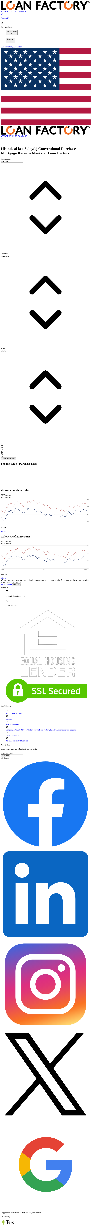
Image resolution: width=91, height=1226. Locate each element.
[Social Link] (45, 848)
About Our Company (14, 713)
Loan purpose (6, 159)
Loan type (5, 254)
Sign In (3, 47)
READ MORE (6, 584)
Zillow (3, 531)
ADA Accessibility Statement (17, 741)
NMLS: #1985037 (13, 724)
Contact (8, 719)
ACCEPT (16, 585)
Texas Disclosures (12, 735)
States (3, 349)
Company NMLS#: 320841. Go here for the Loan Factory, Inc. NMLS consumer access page (41, 730)
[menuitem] (12, 32)
